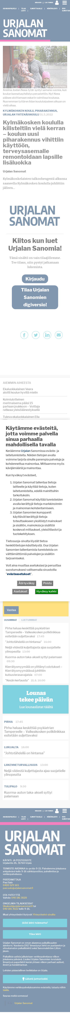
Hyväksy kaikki (46, 591)
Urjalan (25, 451)
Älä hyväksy (26, 583)
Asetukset (20, 591)
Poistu (47, 583)
